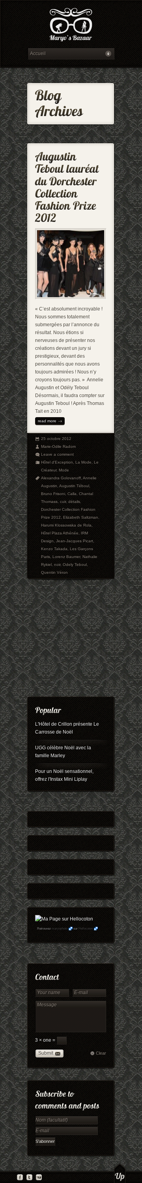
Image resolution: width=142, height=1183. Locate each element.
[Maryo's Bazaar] (71, 26)
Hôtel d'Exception (57, 462)
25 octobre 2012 (56, 438)
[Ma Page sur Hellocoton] (64, 919)
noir (57, 564)
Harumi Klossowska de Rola (66, 525)
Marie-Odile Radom (58, 446)
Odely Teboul (75, 564)
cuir (63, 501)
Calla (72, 494)
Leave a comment (57, 454)
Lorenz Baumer (66, 557)
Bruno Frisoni (53, 494)
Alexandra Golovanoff (61, 478)
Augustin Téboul (74, 486)
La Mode (83, 462)
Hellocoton (85, 928)
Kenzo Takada (54, 549)
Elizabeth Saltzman (80, 517)
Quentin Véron (54, 572)
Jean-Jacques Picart (74, 541)
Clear (101, 1053)
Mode (64, 470)
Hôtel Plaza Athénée (59, 533)
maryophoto (59, 928)
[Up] (119, 1173)
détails (74, 501)
